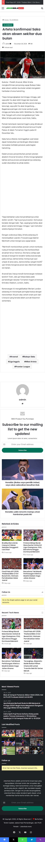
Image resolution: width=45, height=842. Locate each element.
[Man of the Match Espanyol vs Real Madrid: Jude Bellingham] (36, 750)
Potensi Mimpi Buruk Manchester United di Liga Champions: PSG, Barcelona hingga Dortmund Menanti (32, 547)
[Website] (22, 403)
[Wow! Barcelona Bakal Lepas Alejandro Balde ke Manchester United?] (22, 750)
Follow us (6, 760)
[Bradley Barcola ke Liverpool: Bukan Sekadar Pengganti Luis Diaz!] (12, 535)
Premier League (23, 366)
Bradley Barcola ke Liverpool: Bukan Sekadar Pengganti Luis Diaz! (10, 546)
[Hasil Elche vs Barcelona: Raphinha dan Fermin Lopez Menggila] (36, 742)
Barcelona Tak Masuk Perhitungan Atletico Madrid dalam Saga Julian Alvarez (32, 574)
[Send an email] (10, 44)
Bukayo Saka (29, 356)
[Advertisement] (22, 190)
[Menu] (3, 9)
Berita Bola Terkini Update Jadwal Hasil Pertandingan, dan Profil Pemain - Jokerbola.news (23, 822)
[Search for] (42, 9)
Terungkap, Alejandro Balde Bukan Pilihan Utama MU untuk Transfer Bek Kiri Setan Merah (33, 666)
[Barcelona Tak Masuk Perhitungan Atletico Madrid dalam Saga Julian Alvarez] (33, 563)
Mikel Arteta (30, 361)
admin (7, 44)
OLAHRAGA (14, 20)
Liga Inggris (14, 361)
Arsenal (14, 356)
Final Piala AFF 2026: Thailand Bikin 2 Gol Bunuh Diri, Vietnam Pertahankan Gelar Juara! (10, 575)
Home (6, 20)
